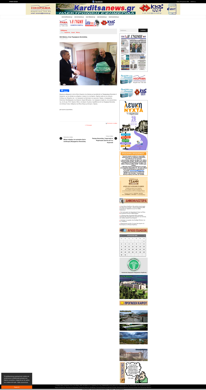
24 (125, 252)
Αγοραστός (67, 32)
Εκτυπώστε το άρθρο (112, 123)
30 (121, 255)
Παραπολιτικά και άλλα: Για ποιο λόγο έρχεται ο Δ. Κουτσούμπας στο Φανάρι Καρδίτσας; (132, 224)
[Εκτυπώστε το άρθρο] (106, 123)
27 (136, 252)
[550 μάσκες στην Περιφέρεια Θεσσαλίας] (88, 63)
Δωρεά (73, 32)
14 (140, 246)
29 (144, 252)
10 (125, 246)
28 (140, 252)
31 (125, 255)
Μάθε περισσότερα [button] (22, 382)
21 (140, 249)
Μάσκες (78, 32)
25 (129, 252)
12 (132, 246)
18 (129, 249)
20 (136, 249)
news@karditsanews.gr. (145, 385)
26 (132, 252)
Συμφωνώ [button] (16, 387)
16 (121, 249)
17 (125, 249)
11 (129, 246)
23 (121, 252)
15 (144, 246)
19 (132, 249)
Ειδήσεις (64, 30)
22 (144, 249)
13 (136, 246)
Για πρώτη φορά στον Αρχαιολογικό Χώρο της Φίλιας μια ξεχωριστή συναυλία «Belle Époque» (132, 213)
